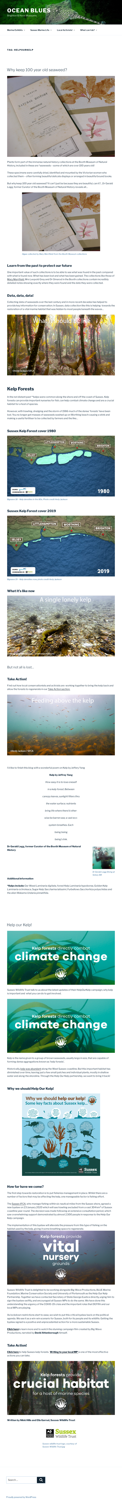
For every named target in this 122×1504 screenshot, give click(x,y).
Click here (13, 1329)
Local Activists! (64, 30)
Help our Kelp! (19, 924)
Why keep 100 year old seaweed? (37, 69)
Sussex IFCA (19, 1203)
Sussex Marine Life (39, 30)
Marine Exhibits (15, 30)
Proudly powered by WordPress (21, 1497)
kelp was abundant (30, 1068)
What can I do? (87, 30)
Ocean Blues (29, 10)
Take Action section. (59, 689)
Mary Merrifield (15, 279)
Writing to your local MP (64, 1352)
